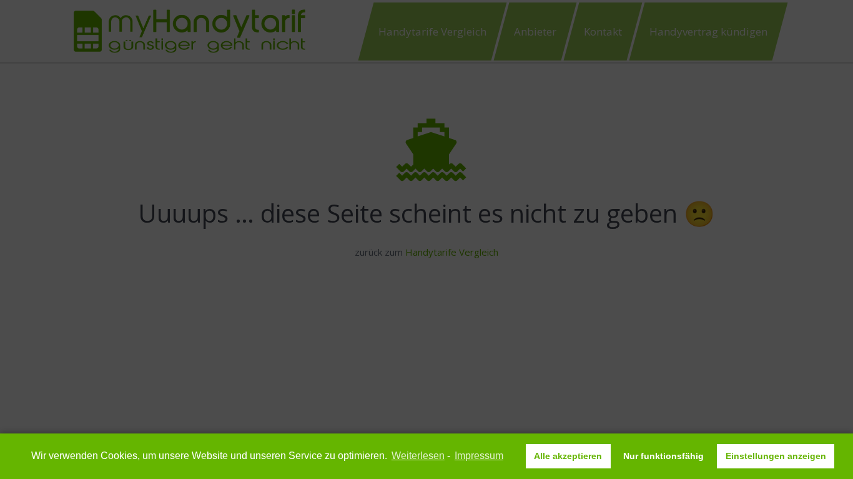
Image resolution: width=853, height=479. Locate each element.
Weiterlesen (418, 455)
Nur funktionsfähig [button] (663, 456)
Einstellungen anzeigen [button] (776, 456)
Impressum (479, 455)
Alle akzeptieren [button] (568, 456)
